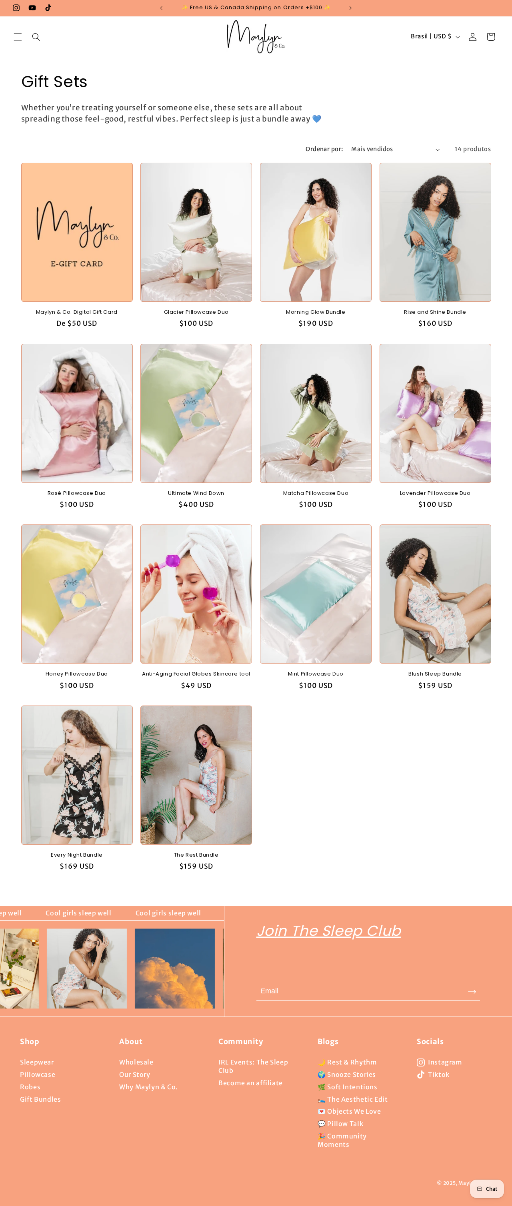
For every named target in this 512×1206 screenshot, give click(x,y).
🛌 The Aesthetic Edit (353, 1099)
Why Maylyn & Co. (148, 1087)
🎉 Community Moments (342, 1140)
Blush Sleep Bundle (435, 674)
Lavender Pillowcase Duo (435, 493)
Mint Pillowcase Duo (316, 674)
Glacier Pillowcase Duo (196, 312)
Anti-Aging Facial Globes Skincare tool (196, 674)
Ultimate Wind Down (196, 493)
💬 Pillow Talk (340, 1124)
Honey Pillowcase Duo (77, 674)
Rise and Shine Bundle (435, 312)
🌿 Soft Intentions (348, 1087)
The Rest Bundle (196, 855)
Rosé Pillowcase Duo (77, 493)
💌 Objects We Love (349, 1111)
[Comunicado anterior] (161, 8)
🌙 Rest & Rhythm (347, 1062)
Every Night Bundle (77, 855)
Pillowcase (37, 1074)
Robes (30, 1087)
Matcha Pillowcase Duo (316, 493)
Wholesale (136, 1062)
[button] (17, 37)
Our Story (134, 1074)
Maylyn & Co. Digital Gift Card (77, 312)
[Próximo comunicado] (350, 8)
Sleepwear (37, 1062)
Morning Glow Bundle (315, 312)
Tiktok (439, 1074)
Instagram (445, 1062)
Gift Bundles (40, 1099)
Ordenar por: (324, 149)
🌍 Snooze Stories (347, 1074)
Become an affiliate (250, 1083)
